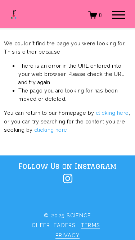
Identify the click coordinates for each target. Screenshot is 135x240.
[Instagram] (68, 178)
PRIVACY (67, 235)
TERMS (90, 225)
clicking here (112, 113)
